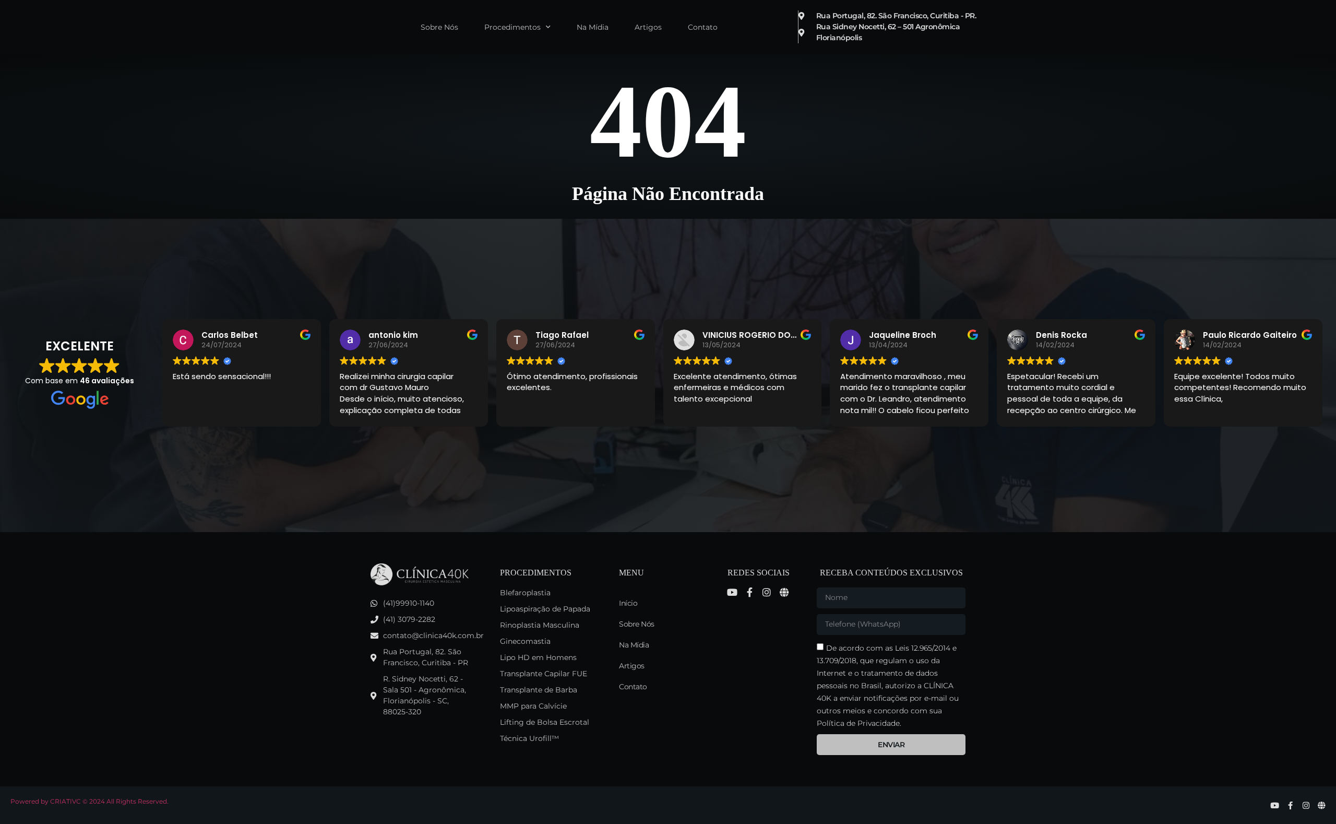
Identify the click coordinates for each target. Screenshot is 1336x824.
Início (628, 603)
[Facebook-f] (749, 592)
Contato (703, 27)
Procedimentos (512, 27)
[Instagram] (766, 592)
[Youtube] (732, 592)
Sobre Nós (439, 27)
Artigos (648, 27)
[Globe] (784, 592)
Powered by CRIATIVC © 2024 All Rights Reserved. (89, 801)
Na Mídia (593, 27)
